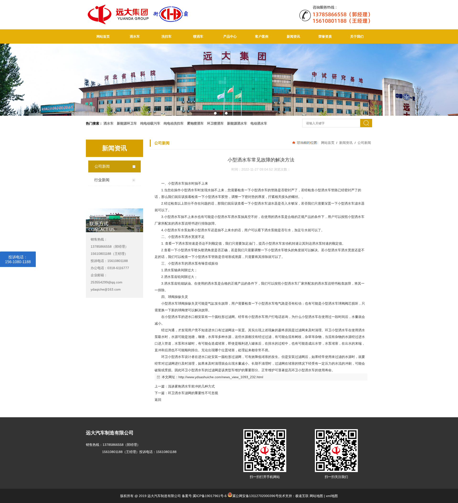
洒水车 (135, 36)
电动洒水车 (258, 123)
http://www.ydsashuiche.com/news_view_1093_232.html (220, 377)
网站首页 (103, 36)
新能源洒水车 (237, 123)
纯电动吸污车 (150, 123)
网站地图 (316, 496)
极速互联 (302, 496)
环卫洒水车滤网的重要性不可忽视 (193, 393)
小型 (171, 183)
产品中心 (230, 36)
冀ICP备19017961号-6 (210, 496)
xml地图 (332, 496)
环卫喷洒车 (215, 123)
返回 (158, 400)
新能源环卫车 (127, 123)
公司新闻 (364, 143)
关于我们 (357, 36)
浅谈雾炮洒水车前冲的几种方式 (191, 386)
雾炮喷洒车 (195, 123)
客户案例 (261, 36)
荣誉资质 (325, 36)
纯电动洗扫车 (174, 123)
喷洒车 (198, 36)
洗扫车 (166, 36)
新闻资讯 (293, 36)
